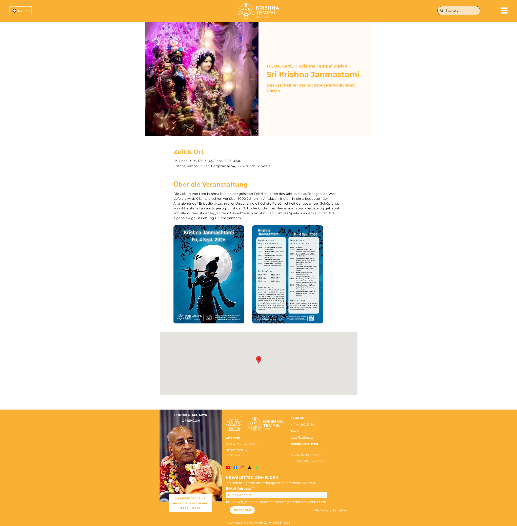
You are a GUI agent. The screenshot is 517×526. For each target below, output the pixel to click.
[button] (504, 10)
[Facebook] (235, 467)
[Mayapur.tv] (249, 467)
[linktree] (256, 467)
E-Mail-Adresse (238, 488)
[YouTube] (228, 467)
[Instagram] (242, 467)
